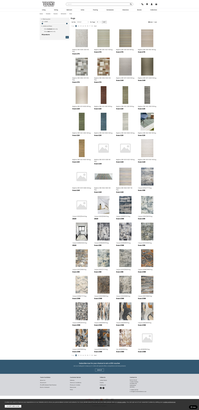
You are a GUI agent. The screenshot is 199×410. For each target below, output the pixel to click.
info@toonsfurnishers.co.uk (138, 391)
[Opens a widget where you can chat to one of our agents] (193, 407)
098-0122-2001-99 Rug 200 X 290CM (125, 96)
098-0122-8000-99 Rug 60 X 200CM (81, 159)
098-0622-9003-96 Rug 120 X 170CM (103, 182)
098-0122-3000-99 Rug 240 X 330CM (147, 99)
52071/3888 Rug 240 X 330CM (81, 265)
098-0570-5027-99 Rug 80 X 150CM (125, 159)
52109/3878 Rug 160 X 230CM (81, 321)
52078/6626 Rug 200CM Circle (125, 265)
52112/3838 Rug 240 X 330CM (81, 350)
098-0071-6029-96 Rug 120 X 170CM (81, 99)
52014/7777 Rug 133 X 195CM (147, 172)
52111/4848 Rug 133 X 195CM (147, 315)
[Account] (151, 4)
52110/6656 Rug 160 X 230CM (103, 318)
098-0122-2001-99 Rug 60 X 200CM (125, 104)
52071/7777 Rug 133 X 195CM (103, 257)
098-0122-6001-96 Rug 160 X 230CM (147, 120)
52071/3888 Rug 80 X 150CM (82, 270)
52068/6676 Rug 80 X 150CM (103, 244)
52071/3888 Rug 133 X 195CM (81, 257)
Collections (153, 10)
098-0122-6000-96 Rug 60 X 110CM (125, 128)
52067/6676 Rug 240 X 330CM (147, 212)
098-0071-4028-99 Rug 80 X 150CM (147, 80)
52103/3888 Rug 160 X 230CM (103, 294)
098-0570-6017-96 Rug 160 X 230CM (147, 157)
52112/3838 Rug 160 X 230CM (81, 345)
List (156, 22)
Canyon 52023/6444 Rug (79, 216)
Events (102, 382)
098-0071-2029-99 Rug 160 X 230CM (125, 75)
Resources (73, 387)
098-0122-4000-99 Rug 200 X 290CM (81, 123)
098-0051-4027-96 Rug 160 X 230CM (103, 49)
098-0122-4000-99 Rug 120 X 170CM (81, 118)
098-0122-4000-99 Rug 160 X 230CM (81, 120)
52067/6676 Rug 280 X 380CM (147, 214)
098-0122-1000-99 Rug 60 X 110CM (103, 102)
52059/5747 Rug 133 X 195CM (125, 206)
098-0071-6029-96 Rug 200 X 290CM (81, 104)
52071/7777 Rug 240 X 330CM (103, 265)
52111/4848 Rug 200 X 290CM (147, 321)
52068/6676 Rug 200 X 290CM (103, 236)
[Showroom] (147, 4)
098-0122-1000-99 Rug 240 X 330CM (103, 99)
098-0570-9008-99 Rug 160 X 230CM (81, 185)
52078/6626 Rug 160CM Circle (125, 260)
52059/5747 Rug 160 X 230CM (125, 209)
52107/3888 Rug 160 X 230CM (147, 294)
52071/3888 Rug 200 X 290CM (81, 262)
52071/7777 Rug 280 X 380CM (103, 268)
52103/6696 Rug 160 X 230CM (125, 294)
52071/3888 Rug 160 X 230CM (81, 260)
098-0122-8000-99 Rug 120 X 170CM (81, 146)
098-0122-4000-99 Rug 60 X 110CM (81, 128)
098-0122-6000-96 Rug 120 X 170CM (125, 118)
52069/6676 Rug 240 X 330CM (125, 244)
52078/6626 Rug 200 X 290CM (125, 262)
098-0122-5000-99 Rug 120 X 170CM (103, 118)
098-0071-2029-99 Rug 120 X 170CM (125, 73)
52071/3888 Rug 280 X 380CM (81, 268)
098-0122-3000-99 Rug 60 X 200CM (147, 104)
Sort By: (74, 22)
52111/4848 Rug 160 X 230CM (147, 318)
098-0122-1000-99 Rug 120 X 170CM (103, 91)
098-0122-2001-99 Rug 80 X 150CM (125, 107)
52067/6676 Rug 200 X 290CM (147, 209)
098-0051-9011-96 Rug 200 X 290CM (125, 52)
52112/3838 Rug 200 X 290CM (81, 347)
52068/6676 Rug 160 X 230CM (103, 233)
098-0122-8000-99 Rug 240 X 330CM (81, 154)
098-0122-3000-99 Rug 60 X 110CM (147, 102)
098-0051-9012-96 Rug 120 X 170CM (147, 47)
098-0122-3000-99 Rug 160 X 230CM (147, 94)
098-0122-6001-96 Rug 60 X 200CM (147, 131)
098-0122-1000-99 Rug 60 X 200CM (103, 104)
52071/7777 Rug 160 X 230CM (103, 260)
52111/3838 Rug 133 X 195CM (125, 315)
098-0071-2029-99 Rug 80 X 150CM (125, 80)
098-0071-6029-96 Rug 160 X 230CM (81, 102)
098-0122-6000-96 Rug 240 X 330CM (125, 126)
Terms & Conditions (75, 382)
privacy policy (121, 402)
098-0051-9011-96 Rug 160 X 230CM (125, 49)
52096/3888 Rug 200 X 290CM (147, 270)
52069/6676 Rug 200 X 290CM (125, 241)
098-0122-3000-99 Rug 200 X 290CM (147, 96)
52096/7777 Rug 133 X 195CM (81, 291)
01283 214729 (134, 390)
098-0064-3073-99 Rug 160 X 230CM (81, 78)
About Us (42, 380)
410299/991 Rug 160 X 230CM (125, 347)
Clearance (125, 10)
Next (95, 26)
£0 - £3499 (45, 21)
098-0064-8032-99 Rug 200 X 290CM (103, 80)
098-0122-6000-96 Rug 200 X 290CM (125, 123)
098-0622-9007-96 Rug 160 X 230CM (125, 185)
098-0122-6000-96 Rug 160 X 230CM (125, 120)
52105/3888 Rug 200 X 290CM (103, 350)
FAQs (71, 389)
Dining (56, 10)
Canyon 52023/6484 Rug (101, 216)
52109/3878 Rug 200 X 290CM (81, 323)
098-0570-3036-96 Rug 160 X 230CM (103, 157)
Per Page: (92, 22)
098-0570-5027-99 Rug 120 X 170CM (125, 162)
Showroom (43, 382)
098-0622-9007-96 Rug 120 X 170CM (125, 182)
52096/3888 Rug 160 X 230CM (147, 268)
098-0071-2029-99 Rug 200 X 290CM (125, 78)
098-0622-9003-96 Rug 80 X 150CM (103, 190)
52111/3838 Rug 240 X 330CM (125, 323)
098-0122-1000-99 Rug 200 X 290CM (103, 96)
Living (43, 10)
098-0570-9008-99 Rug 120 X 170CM (81, 182)
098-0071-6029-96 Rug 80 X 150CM (81, 107)
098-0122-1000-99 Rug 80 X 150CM (103, 107)
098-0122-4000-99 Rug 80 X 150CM (81, 134)
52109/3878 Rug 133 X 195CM (81, 318)
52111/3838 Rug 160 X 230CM (125, 318)
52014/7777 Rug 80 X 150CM (147, 190)
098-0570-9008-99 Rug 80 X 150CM (81, 190)
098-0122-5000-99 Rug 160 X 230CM (103, 120)
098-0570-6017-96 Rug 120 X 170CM (147, 154)
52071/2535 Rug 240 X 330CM (147, 241)
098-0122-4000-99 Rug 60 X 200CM (81, 131)
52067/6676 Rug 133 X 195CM (147, 204)
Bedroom (69, 10)
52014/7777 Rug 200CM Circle (147, 182)
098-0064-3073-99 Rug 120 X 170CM (81, 75)
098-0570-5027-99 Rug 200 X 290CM (125, 157)
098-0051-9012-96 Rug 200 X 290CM (147, 52)
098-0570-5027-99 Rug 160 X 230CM (125, 154)
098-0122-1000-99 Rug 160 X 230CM (103, 94)
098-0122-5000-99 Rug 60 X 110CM (103, 128)
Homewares (110, 10)
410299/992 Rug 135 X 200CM (147, 345)
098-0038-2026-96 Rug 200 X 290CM (81, 52)
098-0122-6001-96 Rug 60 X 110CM (147, 128)
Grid (151, 22)
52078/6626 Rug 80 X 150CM (125, 270)
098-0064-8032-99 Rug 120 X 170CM (103, 75)
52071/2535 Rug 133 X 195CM (147, 233)
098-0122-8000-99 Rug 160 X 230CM (81, 149)
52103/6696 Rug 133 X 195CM (125, 291)
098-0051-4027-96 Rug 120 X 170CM (103, 47)
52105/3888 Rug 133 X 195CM (103, 345)
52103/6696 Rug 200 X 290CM (125, 297)
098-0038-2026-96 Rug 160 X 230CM (81, 49)
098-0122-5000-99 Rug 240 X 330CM (103, 126)
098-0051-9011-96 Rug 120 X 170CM (125, 47)
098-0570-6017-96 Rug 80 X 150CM (147, 162)
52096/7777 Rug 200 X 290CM (81, 297)
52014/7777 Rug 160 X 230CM (147, 175)
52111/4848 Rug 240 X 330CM (147, 323)
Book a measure (44, 387)
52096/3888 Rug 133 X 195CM (147, 265)
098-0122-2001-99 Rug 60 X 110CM (125, 102)
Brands (139, 10)
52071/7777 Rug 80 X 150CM (103, 270)
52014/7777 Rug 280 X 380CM (147, 188)
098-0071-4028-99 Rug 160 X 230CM (147, 75)
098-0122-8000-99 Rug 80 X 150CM (81, 162)
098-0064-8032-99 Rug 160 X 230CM (103, 78)
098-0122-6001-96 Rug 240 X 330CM (147, 126)
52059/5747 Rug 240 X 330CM (125, 214)
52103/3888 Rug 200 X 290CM (103, 297)
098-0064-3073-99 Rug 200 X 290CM (81, 80)
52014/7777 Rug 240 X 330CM (147, 185)
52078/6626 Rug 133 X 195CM (125, 254)
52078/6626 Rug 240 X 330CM (125, 268)
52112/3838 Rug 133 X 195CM (81, 342)
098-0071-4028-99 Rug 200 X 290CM (147, 78)
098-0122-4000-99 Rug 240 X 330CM (81, 126)
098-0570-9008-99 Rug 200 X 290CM (81, 188)
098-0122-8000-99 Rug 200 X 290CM (81, 151)
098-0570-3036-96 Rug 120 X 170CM (103, 154)
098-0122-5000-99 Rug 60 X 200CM (103, 131)
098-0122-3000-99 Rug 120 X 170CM (147, 91)
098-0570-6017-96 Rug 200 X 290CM (147, 159)
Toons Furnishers (48, 4)
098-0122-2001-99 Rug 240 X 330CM (125, 99)
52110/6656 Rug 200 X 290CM (103, 321)
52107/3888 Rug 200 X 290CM (147, 297)
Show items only (51, 29)
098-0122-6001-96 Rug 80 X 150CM (147, 134)
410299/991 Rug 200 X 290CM (125, 350)
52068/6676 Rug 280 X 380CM (103, 241)
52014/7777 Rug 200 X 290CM (147, 180)
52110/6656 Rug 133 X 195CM (103, 315)
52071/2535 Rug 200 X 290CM (147, 238)
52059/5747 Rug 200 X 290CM (125, 212)
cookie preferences (169, 402)
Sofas (82, 10)
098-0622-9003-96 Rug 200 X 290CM (103, 188)
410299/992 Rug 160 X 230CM (147, 347)
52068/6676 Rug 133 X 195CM (103, 230)
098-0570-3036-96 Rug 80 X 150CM (103, 162)
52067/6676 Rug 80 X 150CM (147, 217)
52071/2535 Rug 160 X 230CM (147, 236)
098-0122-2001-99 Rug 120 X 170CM (125, 91)
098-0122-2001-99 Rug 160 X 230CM (125, 94)
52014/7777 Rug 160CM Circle (147, 177)
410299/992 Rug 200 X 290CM (147, 350)
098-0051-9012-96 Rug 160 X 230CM (147, 49)
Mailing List (103, 385)
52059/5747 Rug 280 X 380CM (125, 217)
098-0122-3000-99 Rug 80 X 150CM (147, 107)
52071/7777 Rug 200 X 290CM (103, 262)
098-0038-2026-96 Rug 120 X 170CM (81, 47)
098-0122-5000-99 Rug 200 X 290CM (103, 123)
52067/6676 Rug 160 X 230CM (147, 206)
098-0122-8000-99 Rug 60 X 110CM (81, 157)
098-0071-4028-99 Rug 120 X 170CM (147, 73)
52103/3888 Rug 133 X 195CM (103, 291)
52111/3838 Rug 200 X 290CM (125, 321)
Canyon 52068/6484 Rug (79, 243)
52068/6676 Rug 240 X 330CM (103, 238)
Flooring (95, 10)
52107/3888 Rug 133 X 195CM (147, 291)
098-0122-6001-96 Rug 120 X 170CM (147, 118)
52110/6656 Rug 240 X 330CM (103, 323)
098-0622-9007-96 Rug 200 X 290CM (125, 188)
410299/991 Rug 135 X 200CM (125, 345)
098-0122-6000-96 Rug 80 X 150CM (125, 134)
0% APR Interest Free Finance (48, 385)
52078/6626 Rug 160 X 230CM (125, 257)
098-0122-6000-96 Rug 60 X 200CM (125, 131)
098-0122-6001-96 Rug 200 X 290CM (147, 123)
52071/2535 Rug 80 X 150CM (147, 244)
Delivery (72, 380)
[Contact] (142, 4)
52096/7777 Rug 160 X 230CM (81, 294)
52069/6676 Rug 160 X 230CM (125, 238)
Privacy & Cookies (75, 385)
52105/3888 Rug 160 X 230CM (103, 347)
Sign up (99, 370)
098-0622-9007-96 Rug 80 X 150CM (125, 190)
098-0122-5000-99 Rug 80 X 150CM (103, 134)
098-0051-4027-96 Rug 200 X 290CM (103, 52)
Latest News (103, 380)
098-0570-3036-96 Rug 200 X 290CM (103, 159)
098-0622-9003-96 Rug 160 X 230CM (103, 185)
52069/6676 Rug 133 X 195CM (125, 236)
